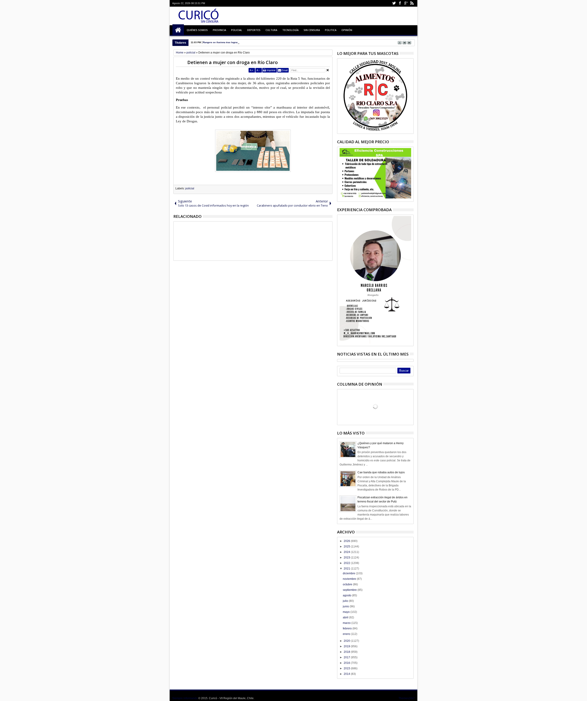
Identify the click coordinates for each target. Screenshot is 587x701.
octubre (348, 584)
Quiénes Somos (197, 30)
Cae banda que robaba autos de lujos (381, 472)
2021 (347, 568)
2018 (347, 651)
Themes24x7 (407, 698)
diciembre (349, 573)
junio (346, 606)
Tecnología (290, 30)
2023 (347, 557)
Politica (330, 30)
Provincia (219, 30)
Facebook (400, 3)
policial (189, 188)
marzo (347, 623)
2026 (347, 541)
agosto (347, 595)
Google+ (406, 3)
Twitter (394, 3)
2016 (347, 663)
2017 (347, 657)
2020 (347, 640)
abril (346, 617)
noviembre (350, 578)
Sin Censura (312, 30)
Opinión (346, 30)
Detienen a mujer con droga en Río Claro (232, 62)
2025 (347, 546)
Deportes (253, 30)
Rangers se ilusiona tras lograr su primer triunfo (230, 42)
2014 (347, 674)
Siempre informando (185, 698)
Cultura (271, 30)
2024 (347, 552)
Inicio (178, 30)
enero (347, 634)
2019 (347, 646)
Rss (412, 3)
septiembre (350, 590)
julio (346, 601)
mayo (346, 612)
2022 (347, 563)
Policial (236, 30)
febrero (347, 628)
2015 (347, 668)
